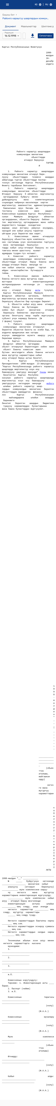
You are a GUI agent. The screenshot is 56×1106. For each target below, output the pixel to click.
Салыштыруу (45, 35)
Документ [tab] (10, 26)
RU (46, 4)
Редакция (9, 32)
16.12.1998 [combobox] (10, 35)
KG (36, 4)
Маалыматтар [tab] (28, 26)
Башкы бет (8, 14)
